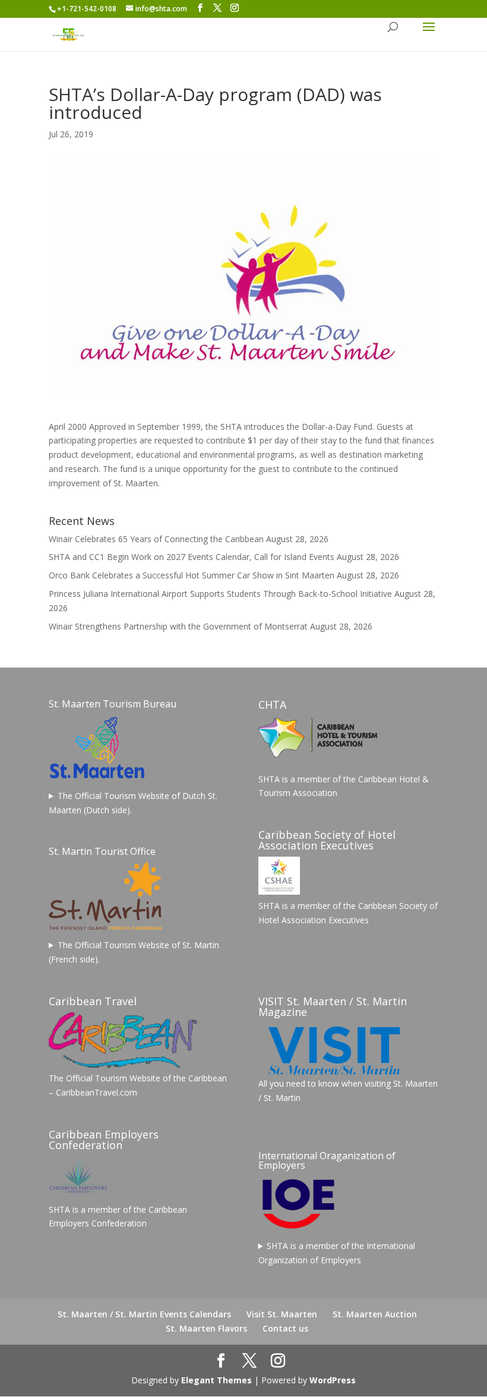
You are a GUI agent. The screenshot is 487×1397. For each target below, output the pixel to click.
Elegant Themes (216, 1380)
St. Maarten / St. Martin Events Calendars (144, 1314)
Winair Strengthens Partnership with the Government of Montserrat (178, 626)
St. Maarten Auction (375, 1314)
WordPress (332, 1380)
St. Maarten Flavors (206, 1328)
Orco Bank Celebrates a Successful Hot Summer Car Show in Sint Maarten (191, 575)
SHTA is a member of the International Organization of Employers (337, 1253)
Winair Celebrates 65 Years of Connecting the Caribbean (156, 539)
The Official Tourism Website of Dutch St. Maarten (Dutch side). (133, 803)
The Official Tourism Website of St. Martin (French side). (134, 952)
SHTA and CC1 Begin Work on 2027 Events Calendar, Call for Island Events (191, 556)
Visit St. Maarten (281, 1314)
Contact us (285, 1328)
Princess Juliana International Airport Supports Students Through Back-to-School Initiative (220, 593)
